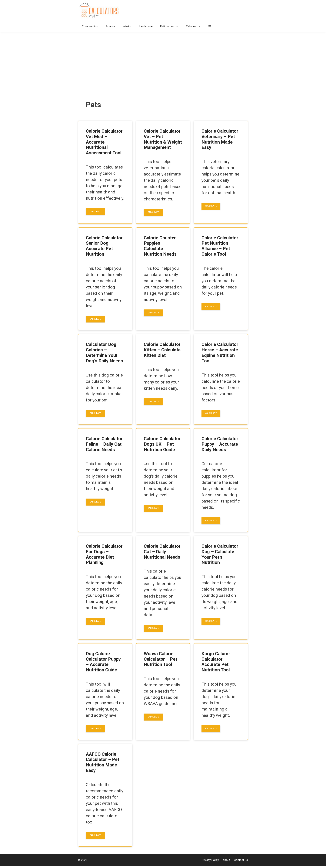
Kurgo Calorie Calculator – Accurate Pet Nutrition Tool (215, 662)
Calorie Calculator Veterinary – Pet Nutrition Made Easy (219, 139)
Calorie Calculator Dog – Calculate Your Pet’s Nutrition (219, 554)
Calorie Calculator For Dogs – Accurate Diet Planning (104, 554)
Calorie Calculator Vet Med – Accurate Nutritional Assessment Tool (104, 141)
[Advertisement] (163, 60)
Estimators (167, 26)
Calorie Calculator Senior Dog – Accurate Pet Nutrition (104, 246)
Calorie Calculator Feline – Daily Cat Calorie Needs (104, 444)
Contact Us (241, 860)
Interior (127, 26)
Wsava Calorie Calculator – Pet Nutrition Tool (160, 659)
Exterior (110, 26)
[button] (210, 26)
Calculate (95, 211)
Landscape (146, 26)
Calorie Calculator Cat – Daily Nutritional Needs (162, 552)
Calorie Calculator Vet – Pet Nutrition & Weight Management (163, 139)
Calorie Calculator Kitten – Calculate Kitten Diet (162, 350)
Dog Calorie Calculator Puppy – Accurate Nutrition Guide (103, 662)
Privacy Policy (210, 860)
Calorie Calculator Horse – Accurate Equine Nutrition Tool (219, 352)
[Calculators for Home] (99, 10)
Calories (191, 26)
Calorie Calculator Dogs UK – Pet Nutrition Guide (162, 444)
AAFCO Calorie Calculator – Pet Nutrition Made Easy (102, 762)
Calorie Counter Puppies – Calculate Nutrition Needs (160, 246)
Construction (90, 26)
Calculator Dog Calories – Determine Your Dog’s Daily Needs (104, 352)
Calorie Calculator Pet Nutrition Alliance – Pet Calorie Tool (219, 246)
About (226, 860)
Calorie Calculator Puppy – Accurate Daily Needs (219, 444)
